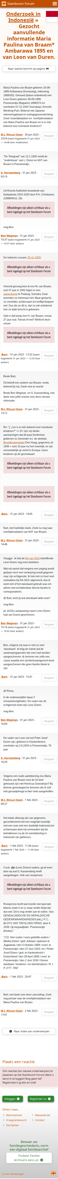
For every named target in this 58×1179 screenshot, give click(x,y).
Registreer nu (38, 1099)
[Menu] (54, 3)
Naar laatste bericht (26, 68)
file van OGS (32, 558)
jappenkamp (10, 294)
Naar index (31, 1031)
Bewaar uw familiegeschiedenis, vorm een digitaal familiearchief (29, 1146)
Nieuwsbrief (42, 1115)
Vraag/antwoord (16, 1120)
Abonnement (14, 1115)
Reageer (49, 135)
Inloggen (10, 1099)
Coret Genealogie (13, 1174)
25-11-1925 (34, 257)
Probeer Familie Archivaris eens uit (27, 1158)
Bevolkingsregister (14, 442)
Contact (40, 1120)
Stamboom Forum (20, 3)
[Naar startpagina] (53, 1173)
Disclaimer (12, 1125)
